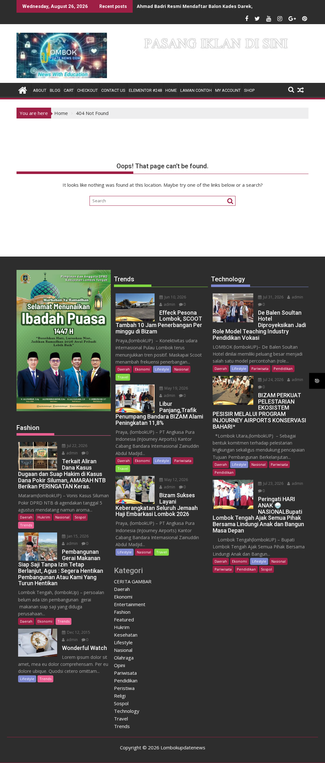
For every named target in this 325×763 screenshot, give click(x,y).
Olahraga (124, 657)
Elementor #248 (145, 90)
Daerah (26, 517)
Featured (124, 619)
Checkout (87, 90)
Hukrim (43, 517)
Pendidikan (125, 680)
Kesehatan (125, 635)
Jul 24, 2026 (272, 379)
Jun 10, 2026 (174, 297)
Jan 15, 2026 (77, 536)
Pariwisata (182, 460)
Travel (122, 377)
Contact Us (113, 90)
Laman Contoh (196, 90)
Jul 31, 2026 (272, 297)
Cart (69, 90)
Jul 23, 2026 (272, 483)
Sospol (80, 517)
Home (171, 90)
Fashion (122, 612)
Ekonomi (44, 621)
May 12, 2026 (175, 479)
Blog (55, 90)
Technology (126, 711)
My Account (228, 90)
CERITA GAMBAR (132, 581)
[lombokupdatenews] (22, 89)
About (39, 90)
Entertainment (129, 604)
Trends (26, 525)
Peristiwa (124, 688)
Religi (120, 696)
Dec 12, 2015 (78, 632)
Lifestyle (27, 678)
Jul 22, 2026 (76, 445)
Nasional (62, 517)
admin (71, 453)
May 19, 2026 (175, 388)
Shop (249, 90)
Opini (119, 665)
